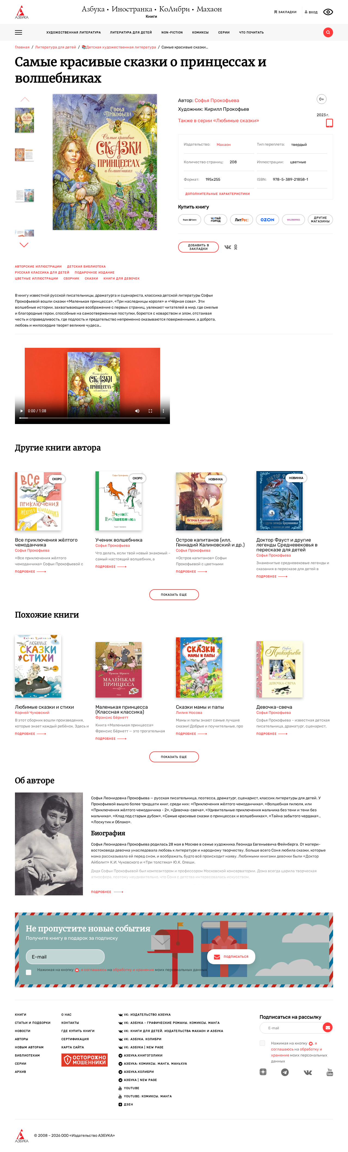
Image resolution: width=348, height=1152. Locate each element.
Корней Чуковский (32, 712)
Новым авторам (29, 1047)
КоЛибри (174, 9)
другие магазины (320, 219)
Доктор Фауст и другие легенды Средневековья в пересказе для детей (287, 544)
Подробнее (25, 571)
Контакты (70, 1023)
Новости (22, 1031)
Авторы (21, 1039)
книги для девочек (122, 278)
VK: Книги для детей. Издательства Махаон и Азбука (173, 1031)
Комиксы (200, 32)
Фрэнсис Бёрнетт (111, 717)
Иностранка (131, 9)
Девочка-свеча (274, 707)
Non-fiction (172, 32)
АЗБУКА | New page (140, 1080)
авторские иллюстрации (38, 266)
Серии (224, 32)
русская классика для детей (42, 272)
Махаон (209, 9)
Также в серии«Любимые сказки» (218, 121)
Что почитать (251, 32)
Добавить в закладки (198, 247)
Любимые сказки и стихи (44, 707)
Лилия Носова (189, 712)
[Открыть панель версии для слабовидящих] (328, 12)
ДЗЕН (128, 1104)
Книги (151, 17)
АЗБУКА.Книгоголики (143, 1055)
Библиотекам (27, 1055)
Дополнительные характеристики (217, 194)
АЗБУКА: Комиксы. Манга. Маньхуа (155, 1063)
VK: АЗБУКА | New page (144, 1047)
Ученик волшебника (118, 539)
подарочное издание (95, 272)
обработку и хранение (133, 969)
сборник (71, 278)
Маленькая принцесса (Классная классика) (121, 709)
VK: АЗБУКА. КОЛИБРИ (142, 1039)
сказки (91, 278)
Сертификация (75, 1039)
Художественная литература (73, 32)
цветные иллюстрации (36, 278)
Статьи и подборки (33, 1023)
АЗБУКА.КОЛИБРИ (139, 1072)
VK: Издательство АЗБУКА (147, 1014)
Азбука (92, 9)
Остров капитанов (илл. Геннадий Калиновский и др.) (210, 542)
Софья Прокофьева (217, 100)
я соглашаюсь (94, 969)
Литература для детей (131, 32)
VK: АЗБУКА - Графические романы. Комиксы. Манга (172, 1023)
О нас (66, 1014)
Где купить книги (78, 1031)
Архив (20, 1072)
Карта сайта (72, 1047)
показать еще (174, 595)
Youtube (131, 1088)
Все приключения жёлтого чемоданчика (46, 542)
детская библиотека (86, 266)
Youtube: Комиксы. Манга (148, 1096)
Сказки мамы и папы (200, 707)
